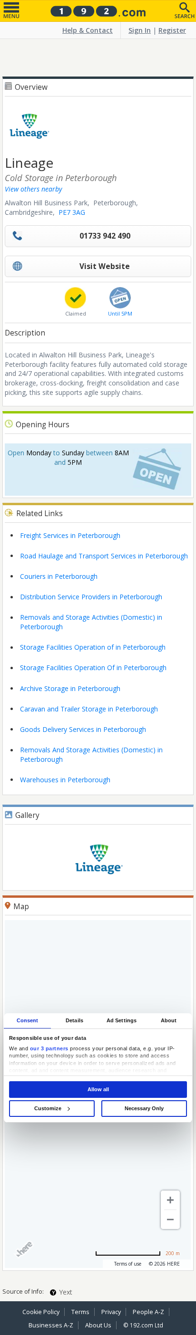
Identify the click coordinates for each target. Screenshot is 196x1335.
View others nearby (33, 188)
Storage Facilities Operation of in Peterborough (93, 647)
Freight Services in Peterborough (70, 535)
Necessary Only (144, 1108)
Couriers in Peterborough (59, 576)
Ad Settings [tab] (122, 1020)
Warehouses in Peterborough (65, 779)
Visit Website (104, 266)
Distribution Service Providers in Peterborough (91, 596)
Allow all (98, 1089)
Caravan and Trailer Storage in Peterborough (89, 708)
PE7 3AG (72, 212)
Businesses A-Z (51, 1325)
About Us (98, 1325)
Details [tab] (74, 1020)
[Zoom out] (170, 1219)
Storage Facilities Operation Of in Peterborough (93, 667)
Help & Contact (87, 30)
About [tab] (169, 1020)
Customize (47, 1108)
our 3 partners (49, 1048)
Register (172, 30)
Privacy (111, 1312)
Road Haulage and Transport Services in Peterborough (104, 555)
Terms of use (127, 1263)
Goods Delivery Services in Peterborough (83, 729)
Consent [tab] (28, 1020)
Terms (80, 1312)
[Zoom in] (170, 1200)
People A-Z (148, 1312)
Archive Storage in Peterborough (70, 688)
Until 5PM (120, 313)
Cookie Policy (40, 1312)
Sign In (139, 30)
